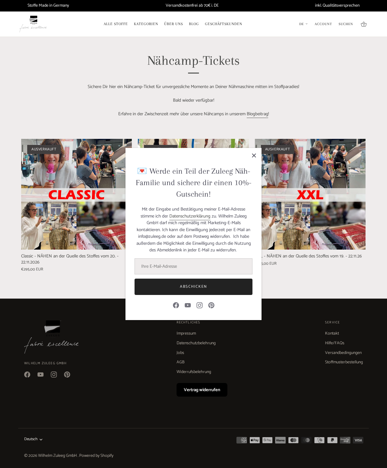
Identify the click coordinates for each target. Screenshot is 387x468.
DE (301, 24)
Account (323, 24)
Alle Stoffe (116, 24)
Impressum (186, 333)
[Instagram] (200, 305)
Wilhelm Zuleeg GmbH (58, 455)
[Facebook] (176, 305)
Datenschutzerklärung (189, 216)
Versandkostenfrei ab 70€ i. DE (192, 5)
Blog (194, 24)
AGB (180, 362)
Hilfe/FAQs (334, 343)
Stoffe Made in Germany (48, 5)
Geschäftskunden (223, 24)
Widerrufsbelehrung (194, 371)
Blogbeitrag (257, 114)
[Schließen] (254, 155)
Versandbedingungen (343, 352)
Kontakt (332, 333)
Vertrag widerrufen (202, 390)
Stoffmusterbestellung (344, 362)
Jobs (180, 352)
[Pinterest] (211, 305)
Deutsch (30, 439)
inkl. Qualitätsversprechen (337, 5)
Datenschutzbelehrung (196, 343)
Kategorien (146, 24)
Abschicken (193, 286)
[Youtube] (188, 305)
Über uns (173, 24)
